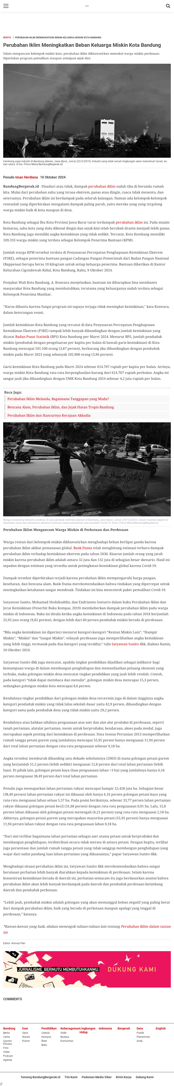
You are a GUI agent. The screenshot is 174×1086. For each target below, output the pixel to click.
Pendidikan (49, 1028)
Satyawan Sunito (125, 644)
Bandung (9, 1028)
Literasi (45, 1032)
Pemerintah (143, 1036)
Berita (7, 37)
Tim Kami (71, 1077)
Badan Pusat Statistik (32, 336)
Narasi (26, 1036)
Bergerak (124, 1028)
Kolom (26, 1040)
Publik (140, 1032)
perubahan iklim (101, 186)
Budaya (64, 1036)
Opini (25, 1032)
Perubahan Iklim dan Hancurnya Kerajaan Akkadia (49, 415)
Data (140, 1028)
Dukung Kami (145, 1077)
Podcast (8, 1055)
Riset (44, 1040)
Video (6, 1051)
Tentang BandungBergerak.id (40, 1077)
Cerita (6, 1036)
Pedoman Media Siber (97, 1077)
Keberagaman (70, 1028)
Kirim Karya (124, 1077)
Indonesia (105, 1028)
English (161, 1028)
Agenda (7, 1059)
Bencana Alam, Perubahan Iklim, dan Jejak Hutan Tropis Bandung (60, 407)
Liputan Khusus (7, 1042)
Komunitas (66, 1040)
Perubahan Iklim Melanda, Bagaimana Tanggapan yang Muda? (58, 399)
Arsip (140, 1040)
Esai (25, 1028)
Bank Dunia (82, 548)
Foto (5, 1047)
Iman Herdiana (26, 177)
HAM (63, 1032)
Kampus (46, 1036)
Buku (44, 1044)
